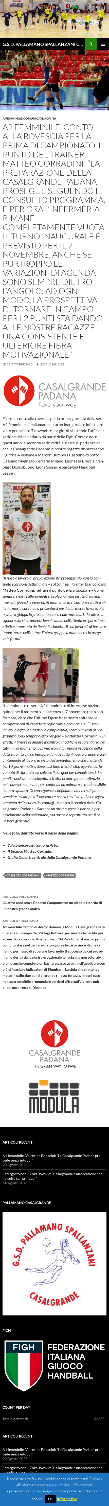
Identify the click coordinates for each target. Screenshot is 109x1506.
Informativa (67, 1498)
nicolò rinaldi (52, 364)
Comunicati (33, 118)
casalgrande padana (23, 875)
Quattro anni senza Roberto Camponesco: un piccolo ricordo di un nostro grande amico (52, 903)
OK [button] (50, 1499)
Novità (50, 118)
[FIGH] (54, 1366)
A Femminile (12, 118)
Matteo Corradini (60, 875)
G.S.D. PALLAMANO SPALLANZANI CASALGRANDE (44, 44)
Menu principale (103, 44)
